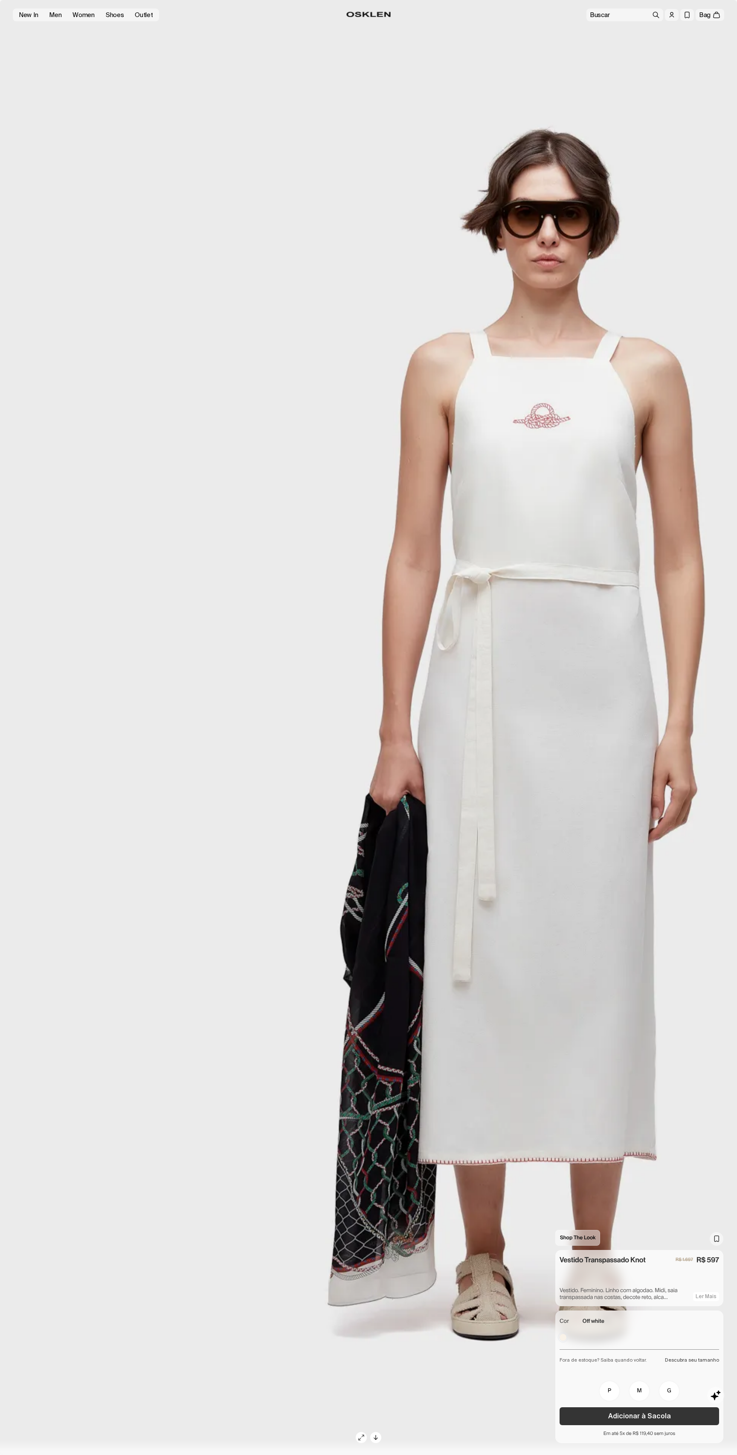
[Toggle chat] (715, 1395)
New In (28, 15)
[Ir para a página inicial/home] (368, 14)
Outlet (144, 15)
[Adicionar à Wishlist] (716, 1239)
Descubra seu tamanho (692, 1360)
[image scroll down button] (375, 1437)
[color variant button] (563, 1337)
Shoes (115, 15)
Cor (564, 1321)
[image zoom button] (361, 1437)
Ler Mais (706, 1296)
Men (55, 15)
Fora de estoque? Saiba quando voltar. (603, 1360)
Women (84, 15)
